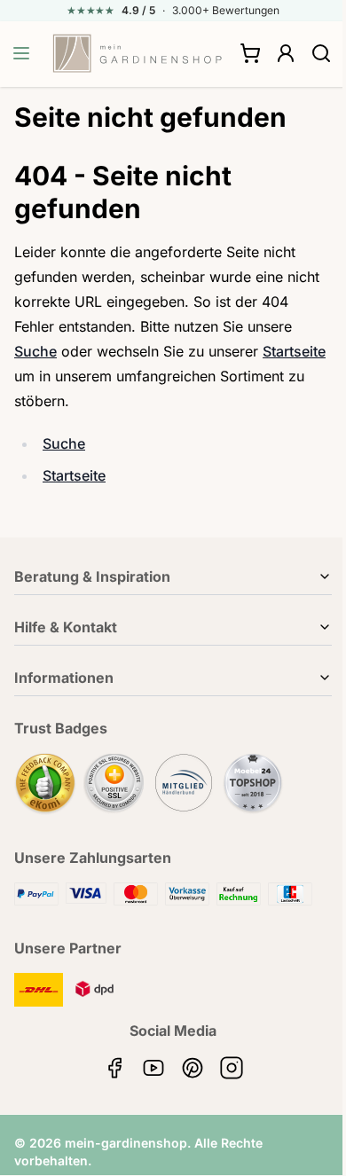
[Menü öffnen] (21, 53)
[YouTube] (153, 1067)
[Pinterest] (192, 1067)
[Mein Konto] (285, 53)
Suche (35, 351)
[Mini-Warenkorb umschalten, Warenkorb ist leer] (250, 53)
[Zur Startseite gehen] (137, 53)
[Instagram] (231, 1067)
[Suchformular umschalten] (321, 53)
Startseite (294, 351)
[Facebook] (114, 1067)
